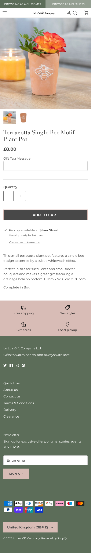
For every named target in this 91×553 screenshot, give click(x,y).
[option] (45, 63)
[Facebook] (11, 365)
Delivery (9, 410)
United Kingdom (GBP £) (27, 527)
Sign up (16, 473)
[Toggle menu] (4, 13)
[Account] (67, 13)
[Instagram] (17, 365)
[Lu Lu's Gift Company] (43, 13)
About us (10, 390)
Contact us (11, 396)
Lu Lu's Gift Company (26, 538)
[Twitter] (5, 365)
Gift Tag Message (16, 158)
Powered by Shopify (54, 538)
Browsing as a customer (22, 4)
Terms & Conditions (18, 403)
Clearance (11, 416)
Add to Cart (45, 215)
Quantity (10, 187)
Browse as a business (68, 4)
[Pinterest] (23, 365)
